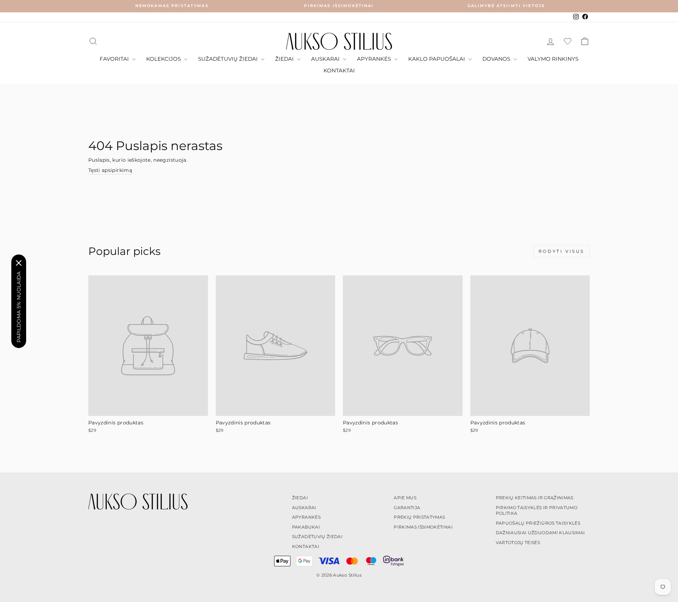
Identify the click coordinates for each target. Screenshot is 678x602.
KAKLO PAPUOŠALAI (437, 58)
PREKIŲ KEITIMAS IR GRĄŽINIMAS (534, 497)
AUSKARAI (326, 58)
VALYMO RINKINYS (553, 58)
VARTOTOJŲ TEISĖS (518, 542)
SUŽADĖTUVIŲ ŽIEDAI (228, 58)
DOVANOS (497, 58)
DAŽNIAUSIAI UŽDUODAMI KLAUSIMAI (540, 532)
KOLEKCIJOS (164, 58)
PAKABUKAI (306, 527)
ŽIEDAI (285, 58)
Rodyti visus (561, 251)
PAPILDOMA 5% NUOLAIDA (19, 306)
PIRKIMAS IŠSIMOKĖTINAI (423, 527)
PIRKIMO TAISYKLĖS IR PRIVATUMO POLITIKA (537, 510)
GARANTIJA (407, 507)
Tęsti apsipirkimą (110, 170)
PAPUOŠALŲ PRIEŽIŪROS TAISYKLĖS (538, 523)
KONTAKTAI (339, 70)
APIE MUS (405, 497)
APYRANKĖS (374, 58)
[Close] (19, 263)
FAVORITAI (115, 58)
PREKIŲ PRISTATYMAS (419, 517)
